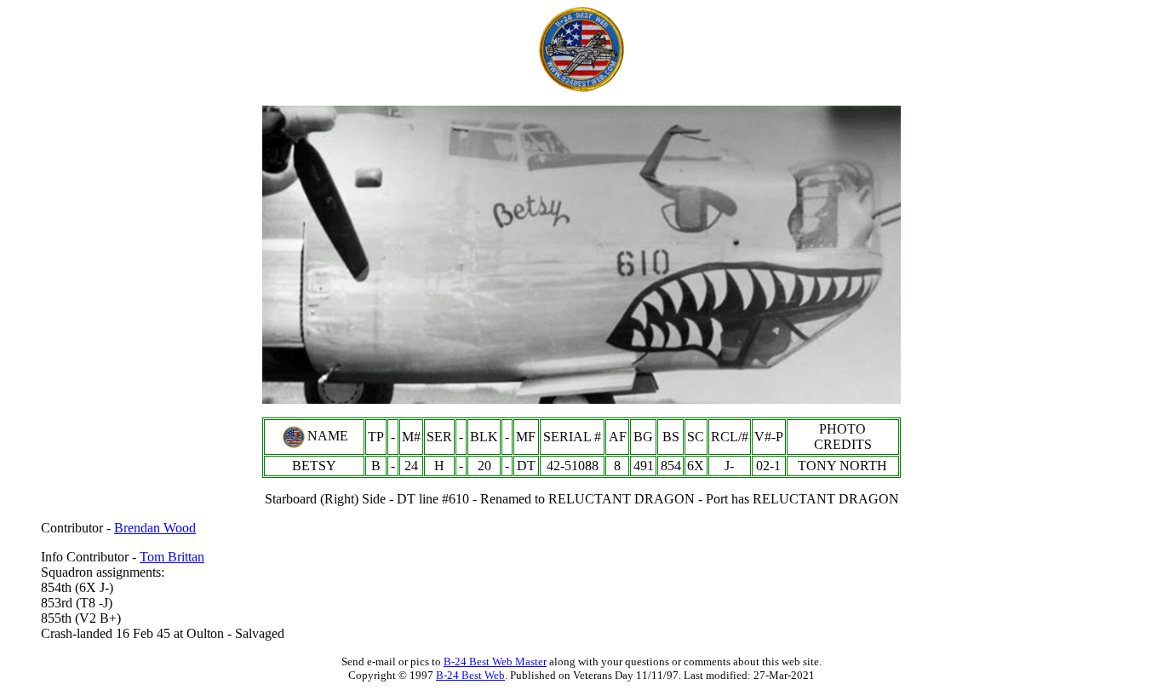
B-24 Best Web (470, 675)
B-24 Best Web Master (495, 661)
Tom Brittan (172, 556)
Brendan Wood (155, 528)
